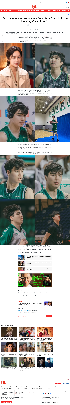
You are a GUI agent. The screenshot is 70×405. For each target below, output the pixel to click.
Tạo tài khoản (26, 310)
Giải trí (15, 10)
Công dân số (18, 388)
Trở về (2, 44)
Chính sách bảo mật (62, 391)
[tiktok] (49, 393)
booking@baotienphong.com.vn (21, 393)
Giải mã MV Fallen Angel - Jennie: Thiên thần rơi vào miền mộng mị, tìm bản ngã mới (44, 339)
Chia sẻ (2, 36)
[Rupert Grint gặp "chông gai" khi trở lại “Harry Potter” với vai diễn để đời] (9, 332)
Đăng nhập (20, 310)
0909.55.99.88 (18, 392)
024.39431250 (4, 394)
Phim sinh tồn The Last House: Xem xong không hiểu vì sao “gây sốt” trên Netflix (9, 369)
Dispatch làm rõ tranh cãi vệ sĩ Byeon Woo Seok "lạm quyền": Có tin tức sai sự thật (39, 268)
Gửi (49, 316)
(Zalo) (22, 392)
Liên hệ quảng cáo (19, 391)
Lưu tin (2, 39)
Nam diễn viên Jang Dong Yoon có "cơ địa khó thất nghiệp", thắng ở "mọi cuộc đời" (26, 369)
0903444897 (32, 392)
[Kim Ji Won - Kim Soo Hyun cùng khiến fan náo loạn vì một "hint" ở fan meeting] (21, 263)
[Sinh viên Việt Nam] (66, 384)
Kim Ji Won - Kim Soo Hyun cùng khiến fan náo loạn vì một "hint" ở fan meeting (38, 263)
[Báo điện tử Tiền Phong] (58, 384)
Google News (68, 14)
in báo (37, 30)
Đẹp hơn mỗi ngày (26, 10)
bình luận (40, 30)
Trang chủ (1, 10)
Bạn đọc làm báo (7, 402)
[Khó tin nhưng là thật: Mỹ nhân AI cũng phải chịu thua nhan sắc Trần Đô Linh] (9, 347)
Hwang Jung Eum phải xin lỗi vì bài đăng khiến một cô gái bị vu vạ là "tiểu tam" (30, 304)
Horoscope (64, 10)
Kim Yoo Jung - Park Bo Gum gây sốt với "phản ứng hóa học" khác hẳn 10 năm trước (45, 354)
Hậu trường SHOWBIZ (35, 10)
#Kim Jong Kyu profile (42, 295)
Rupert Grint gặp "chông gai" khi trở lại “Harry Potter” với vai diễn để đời (9, 339)
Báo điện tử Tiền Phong (35, 7)
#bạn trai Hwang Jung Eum (32, 292)
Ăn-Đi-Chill (42, 10)
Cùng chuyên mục (7, 326)
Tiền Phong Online (28, 2)
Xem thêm (68, 10)
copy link (35, 30)
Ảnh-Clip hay (48, 10)
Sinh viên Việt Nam (46, 2)
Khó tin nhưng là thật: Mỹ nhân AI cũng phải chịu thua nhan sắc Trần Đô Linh (8, 354)
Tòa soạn (3, 391)
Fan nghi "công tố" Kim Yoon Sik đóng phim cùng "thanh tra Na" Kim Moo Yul (45, 369)
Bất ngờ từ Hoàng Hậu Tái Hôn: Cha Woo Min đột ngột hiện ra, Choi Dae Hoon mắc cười (27, 354)
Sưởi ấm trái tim (41, 386)
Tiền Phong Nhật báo (37, 2)
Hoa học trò (4, 382)
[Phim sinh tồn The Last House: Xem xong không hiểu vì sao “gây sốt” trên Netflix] (9, 362)
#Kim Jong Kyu (33, 295)
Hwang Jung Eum (21, 245)
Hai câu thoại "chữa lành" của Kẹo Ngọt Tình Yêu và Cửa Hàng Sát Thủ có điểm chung (27, 339)
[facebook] (66, 3)
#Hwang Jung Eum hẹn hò (45, 292)
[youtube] (68, 3)
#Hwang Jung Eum (22, 292)
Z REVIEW (54, 10)
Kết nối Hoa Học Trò (35, 388)
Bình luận (2, 41)
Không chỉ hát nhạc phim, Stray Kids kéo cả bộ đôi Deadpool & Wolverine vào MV (38, 257)
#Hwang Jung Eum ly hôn (23, 295)
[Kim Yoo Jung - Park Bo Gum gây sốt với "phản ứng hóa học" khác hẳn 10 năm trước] (45, 347)
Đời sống (5, 10)
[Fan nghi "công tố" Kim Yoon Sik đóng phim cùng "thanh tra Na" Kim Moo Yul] (45, 362)
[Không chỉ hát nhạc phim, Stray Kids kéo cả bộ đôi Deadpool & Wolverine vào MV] (21, 257)
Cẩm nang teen (57, 386)
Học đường (20, 10)
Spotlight (58, 10)
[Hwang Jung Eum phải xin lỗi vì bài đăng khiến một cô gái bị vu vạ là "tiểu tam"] (48, 304)
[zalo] (51, 394)
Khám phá (10, 10)
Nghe (2, 33)
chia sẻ (30, 30)
